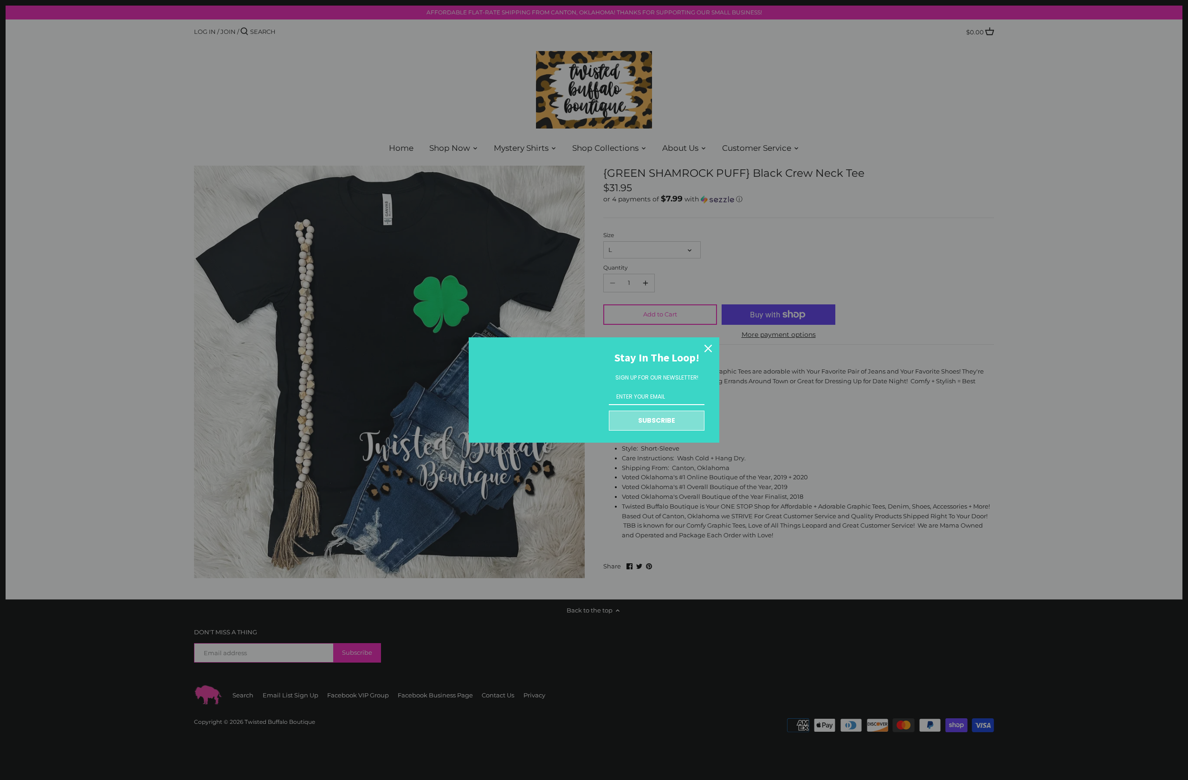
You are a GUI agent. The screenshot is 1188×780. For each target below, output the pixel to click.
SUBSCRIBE (656, 420)
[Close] (708, 348)
